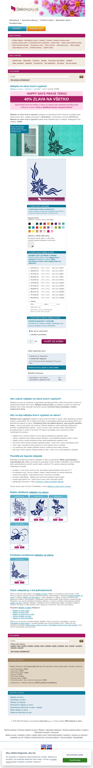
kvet (66, 646)
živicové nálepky (66, 737)
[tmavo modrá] (40, 223)
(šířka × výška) (45, 268)
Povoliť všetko (75, 760)
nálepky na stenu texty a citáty (23, 614)
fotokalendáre (78, 737)
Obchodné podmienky (53, 730)
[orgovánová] (40, 231)
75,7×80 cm (35, 295)
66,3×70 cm (35, 292)
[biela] (33, 223)
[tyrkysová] (63, 223)
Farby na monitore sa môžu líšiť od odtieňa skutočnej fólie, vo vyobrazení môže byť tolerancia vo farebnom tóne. (46, 211)
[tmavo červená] (44, 223)
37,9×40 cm (35, 283)
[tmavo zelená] (37, 223)
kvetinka (48, 646)
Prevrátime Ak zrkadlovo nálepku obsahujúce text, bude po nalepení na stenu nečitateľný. (46, 323)
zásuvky (20, 648)
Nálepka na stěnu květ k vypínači (59, 486)
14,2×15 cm (35, 268)
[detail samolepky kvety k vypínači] (17, 547)
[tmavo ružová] (48, 231)
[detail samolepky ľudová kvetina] (55, 519)
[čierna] (29, 223)
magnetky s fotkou (24, 735)
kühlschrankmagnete (55, 735)
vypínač (71, 646)
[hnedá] (52, 223)
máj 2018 (37, 89)
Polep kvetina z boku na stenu (36, 625)
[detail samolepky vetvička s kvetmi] (17, 519)
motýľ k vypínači (38, 496)
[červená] (37, 227)
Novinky (28, 89)
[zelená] (29, 227)
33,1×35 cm (35, 280)
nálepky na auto (10, 735)
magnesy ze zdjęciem (79, 735)
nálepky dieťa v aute (39, 735)
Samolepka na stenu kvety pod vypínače (63, 625)
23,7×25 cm (35, 274)
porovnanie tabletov (52, 737)
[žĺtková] (48, 223)
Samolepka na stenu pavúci (20, 623)
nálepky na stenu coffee (21, 610)
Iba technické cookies (75, 755)
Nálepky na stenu (16, 89)
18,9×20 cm (35, 271)
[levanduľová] (48, 227)
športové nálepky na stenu (22, 616)
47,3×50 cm (35, 286)
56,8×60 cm (35, 289)
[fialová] (55, 223)
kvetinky (30, 646)
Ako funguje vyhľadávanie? (20, 80)
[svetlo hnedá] (37, 231)
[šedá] (59, 223)
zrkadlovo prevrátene (38, 334)
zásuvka (14, 648)
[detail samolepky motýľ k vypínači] (36, 519)
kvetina (36, 646)
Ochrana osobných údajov (72, 730)
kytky (18, 646)
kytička (24, 646)
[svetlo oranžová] (29, 231)
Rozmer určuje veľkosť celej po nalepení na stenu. (44, 259)
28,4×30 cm (35, 277)
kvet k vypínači (19, 559)
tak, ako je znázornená (39, 331)
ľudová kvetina (58, 496)
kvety (42, 646)
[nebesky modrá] (33, 227)
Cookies (85, 730)
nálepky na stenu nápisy (31, 597)
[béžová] (44, 231)
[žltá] (40, 227)
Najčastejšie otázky (63, 20)
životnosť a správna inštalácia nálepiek (49, 482)
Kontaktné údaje (15, 23)
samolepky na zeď (16, 737)
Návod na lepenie (10, 730)
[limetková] (55, 227)
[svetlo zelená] (59, 227)
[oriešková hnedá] (44, 227)
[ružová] (52, 231)
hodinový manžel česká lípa (34, 737)
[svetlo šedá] (52, 227)
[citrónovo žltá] (33, 231)
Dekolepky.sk (14, 20)
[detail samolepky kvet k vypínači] (17, 582)
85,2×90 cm (35, 297)
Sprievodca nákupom (30, 20)
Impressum (55, 732)
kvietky (54, 646)
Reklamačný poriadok (42, 732)
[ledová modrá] (63, 227)
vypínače (78, 646)
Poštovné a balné (46, 20)
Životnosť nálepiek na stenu (27, 730)
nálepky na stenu (38, 492)
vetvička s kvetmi (19, 496)
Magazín (42, 730)
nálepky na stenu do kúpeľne (23, 618)
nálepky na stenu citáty (21, 612)
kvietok (13, 646)
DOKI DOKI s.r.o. (45, 721)
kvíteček (61, 646)
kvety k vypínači (19, 524)
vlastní (33, 301)
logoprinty (67, 735)
